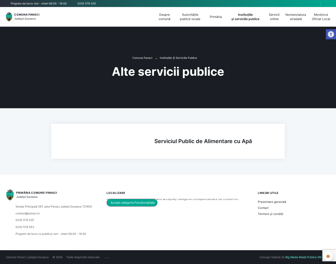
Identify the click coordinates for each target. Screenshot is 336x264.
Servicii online (274, 17)
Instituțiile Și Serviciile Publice (178, 57)
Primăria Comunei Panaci (36, 192)
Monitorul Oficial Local (321, 17)
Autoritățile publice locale (190, 17)
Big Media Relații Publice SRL (303, 257)
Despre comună (164, 17)
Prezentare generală (272, 202)
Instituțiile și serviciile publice (245, 17)
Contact (263, 208)
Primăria (216, 17)
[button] (314, 3)
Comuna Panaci (26, 14)
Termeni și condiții (270, 214)
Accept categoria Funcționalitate (133, 202)
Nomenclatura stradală (295, 17)
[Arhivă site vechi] (327, 3)
